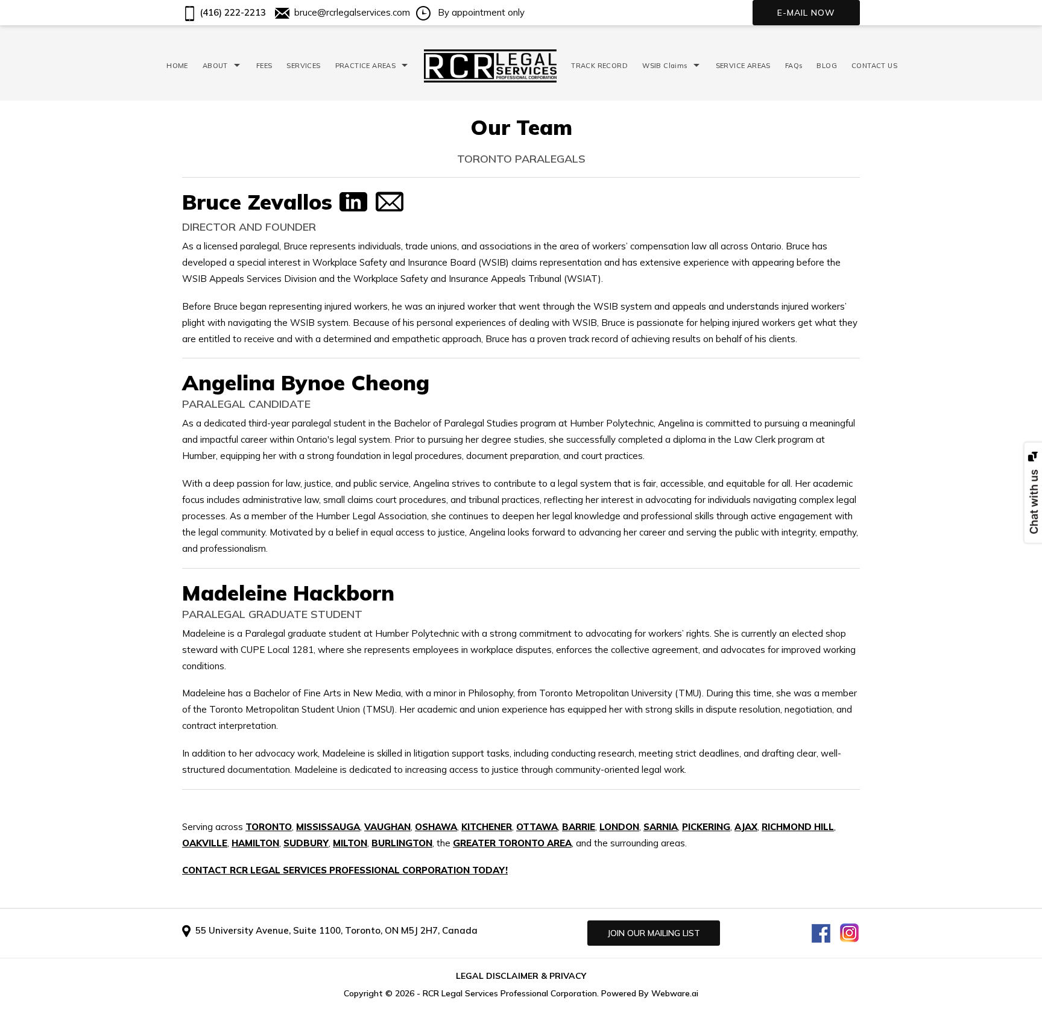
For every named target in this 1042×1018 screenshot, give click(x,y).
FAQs (794, 65)
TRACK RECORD (599, 65)
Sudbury (306, 843)
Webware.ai (674, 993)
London (619, 826)
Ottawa (537, 826)
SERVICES (303, 65)
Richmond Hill (798, 826)
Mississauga (328, 826)
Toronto (268, 826)
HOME (177, 65)
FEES (264, 65)
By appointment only (480, 12)
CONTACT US (874, 65)
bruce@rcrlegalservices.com (352, 12)
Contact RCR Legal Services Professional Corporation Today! (345, 870)
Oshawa (436, 826)
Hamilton (255, 843)
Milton (350, 843)
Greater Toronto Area (512, 843)
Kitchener (486, 826)
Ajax (745, 826)
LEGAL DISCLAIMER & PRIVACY (521, 975)
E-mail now (806, 12)
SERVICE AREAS (743, 65)
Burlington (401, 843)
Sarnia (660, 826)
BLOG (826, 65)
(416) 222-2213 (231, 12)
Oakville (204, 843)
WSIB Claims (664, 65)
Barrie (578, 826)
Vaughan (387, 826)
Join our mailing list (653, 933)
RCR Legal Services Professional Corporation (510, 993)
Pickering (706, 826)
